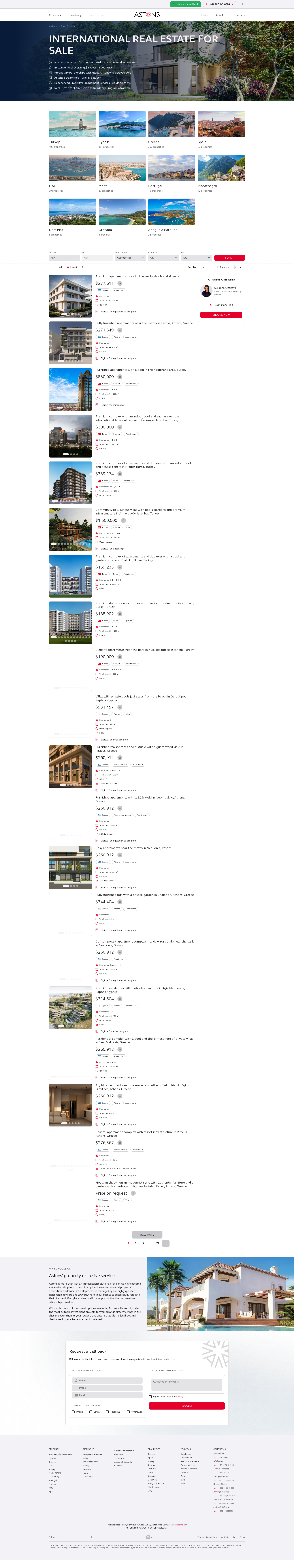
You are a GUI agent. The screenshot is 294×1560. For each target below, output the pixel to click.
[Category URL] (72, 124)
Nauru (86, 1473)
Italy (51, 1488)
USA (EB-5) (54, 1477)
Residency (75, 15)
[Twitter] (91, 1537)
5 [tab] (79, 314)
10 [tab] (85, 501)
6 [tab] (79, 361)
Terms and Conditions (207, 1537)
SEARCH (229, 257)
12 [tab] (89, 544)
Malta (150, 1472)
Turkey (52, 1469)
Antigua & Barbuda (123, 1462)
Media (205, 15)
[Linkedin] (64, 1537)
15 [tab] (72, 641)
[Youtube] (98, 1537)
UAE (51, 1466)
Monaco (52, 1484)
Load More (147, 1234)
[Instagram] (71, 1537)
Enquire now (221, 315)
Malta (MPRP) (55, 1473)
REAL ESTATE (154, 1449)
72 (157, 1243)
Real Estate (96, 15)
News (183, 1483)
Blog (183, 1480)
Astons (53, 26)
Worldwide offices (189, 1469)
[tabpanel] (70, 296)
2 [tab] (69, 314)
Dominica (118, 1454)
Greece (52, 1462)
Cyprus (52, 1458)
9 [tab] (82, 501)
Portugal (53, 1480)
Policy (180, 1396)
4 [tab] (76, 314)
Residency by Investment (60, 1454)
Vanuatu (87, 1469)
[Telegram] (59, 4)
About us (221, 15)
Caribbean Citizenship (124, 1450)
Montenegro (153, 1487)
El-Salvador (88, 1477)
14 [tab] (69, 641)
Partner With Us (188, 1465)
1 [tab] (64, 314)
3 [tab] (73, 314)
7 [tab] (82, 361)
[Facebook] (78, 1537)
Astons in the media (190, 1461)
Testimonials (186, 1458)
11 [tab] (88, 501)
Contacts (239, 15)
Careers (184, 1472)
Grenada (118, 1466)
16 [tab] (75, 641)
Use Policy (225, 1537)
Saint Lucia (119, 1458)
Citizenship (55, 15)
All (60, 267)
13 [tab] (70, 548)
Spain (51, 1491)
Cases (183, 1476)
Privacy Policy (239, 1537)
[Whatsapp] (52, 4)
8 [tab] (83, 408)
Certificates (186, 1454)
